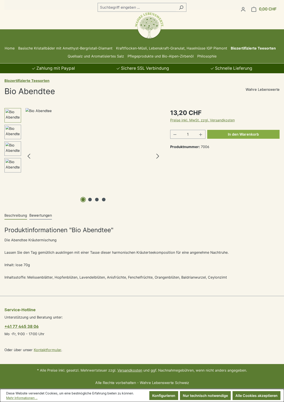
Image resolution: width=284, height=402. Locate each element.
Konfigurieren (163, 395)
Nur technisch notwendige (205, 395)
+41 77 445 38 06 (21, 326)
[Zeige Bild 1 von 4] (83, 199)
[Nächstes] (157, 156)
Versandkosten (129, 370)
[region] (83, 156)
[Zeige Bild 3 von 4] (97, 199)
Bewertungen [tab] (40, 215)
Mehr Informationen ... (21, 398)
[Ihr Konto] (243, 9)
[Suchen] (181, 7)
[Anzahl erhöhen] (200, 134)
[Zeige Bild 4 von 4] (103, 199)
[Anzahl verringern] (174, 134)
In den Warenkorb (243, 134)
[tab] (15, 216)
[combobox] (137, 7)
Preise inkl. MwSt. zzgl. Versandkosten (202, 120)
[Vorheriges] (29, 156)
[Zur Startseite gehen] (142, 25)
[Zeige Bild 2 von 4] (90, 199)
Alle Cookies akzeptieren (256, 395)
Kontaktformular (47, 350)
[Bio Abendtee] (93, 156)
